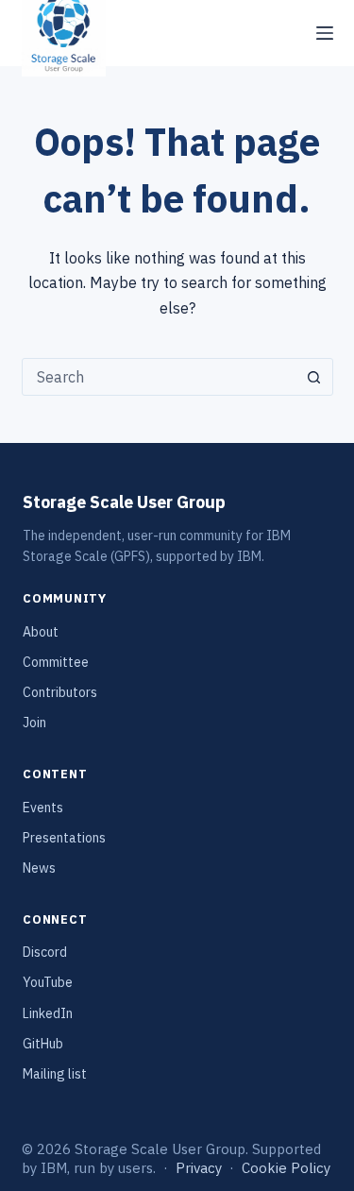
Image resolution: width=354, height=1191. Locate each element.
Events (43, 807)
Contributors (60, 692)
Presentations (64, 837)
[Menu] (324, 33)
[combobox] (159, 377)
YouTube (48, 982)
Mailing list (55, 1073)
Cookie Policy (286, 1168)
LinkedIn (48, 1013)
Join (34, 722)
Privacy (199, 1168)
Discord (45, 952)
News (39, 867)
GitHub (43, 1043)
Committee (56, 662)
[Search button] (314, 377)
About (41, 631)
